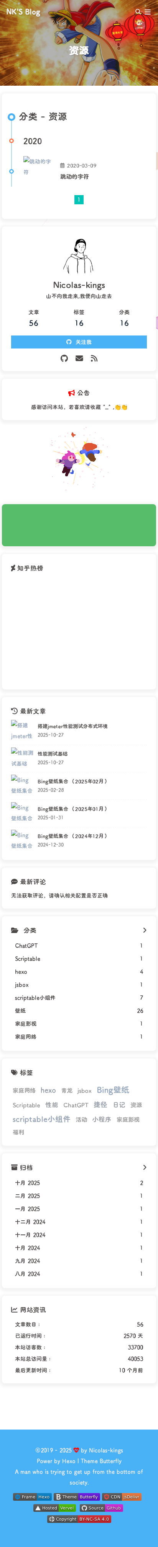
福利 (18, 1132)
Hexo (69, 1460)
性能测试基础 (52, 753)
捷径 (100, 1104)
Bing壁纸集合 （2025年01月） (73, 808)
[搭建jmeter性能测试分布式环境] (22, 731)
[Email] (79, 358)
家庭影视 (128, 1119)
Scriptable (26, 1105)
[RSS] (94, 358)
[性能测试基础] (22, 758)
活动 (81, 1119)
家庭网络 (24, 1090)
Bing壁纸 (113, 1089)
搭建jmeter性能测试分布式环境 (73, 726)
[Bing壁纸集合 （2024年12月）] (22, 841)
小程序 (102, 1119)
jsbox (84, 1090)
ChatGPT (76, 1105)
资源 (136, 1105)
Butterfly (111, 1460)
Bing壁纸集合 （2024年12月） (73, 835)
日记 (118, 1104)
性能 (51, 1104)
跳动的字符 (74, 176)
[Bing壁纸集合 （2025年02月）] (22, 786)
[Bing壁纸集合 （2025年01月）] (22, 813)
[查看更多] (145, 930)
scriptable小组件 (42, 1119)
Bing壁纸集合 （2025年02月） (73, 781)
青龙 (66, 1090)
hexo (48, 1089)
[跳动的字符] (38, 171)
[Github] (64, 358)
